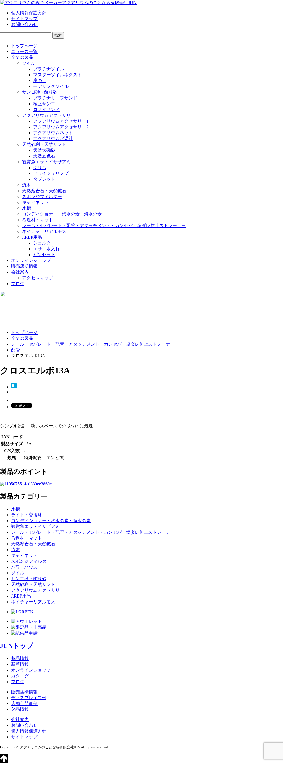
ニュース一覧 (24, 51)
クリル (39, 167)
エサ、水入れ (46, 248)
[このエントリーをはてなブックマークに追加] (14, 387)
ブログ (17, 283)
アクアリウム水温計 (53, 138)
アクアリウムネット (53, 132)
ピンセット (44, 254)
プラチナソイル (48, 69)
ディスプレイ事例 (28, 697)
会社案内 (20, 272)
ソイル (28, 63)
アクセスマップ (37, 277)
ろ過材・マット (37, 219)
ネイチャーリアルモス (44, 231)
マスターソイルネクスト (57, 74)
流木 (26, 185)
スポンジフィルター (42, 196)
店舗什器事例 (24, 703)
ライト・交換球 (26, 514)
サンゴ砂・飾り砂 (39, 92)
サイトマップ (24, 18)
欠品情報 (20, 709)
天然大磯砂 (44, 150)
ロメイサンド (46, 109)
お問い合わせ (24, 24)
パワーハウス (24, 567)
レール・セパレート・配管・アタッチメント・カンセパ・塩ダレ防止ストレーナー (104, 225)
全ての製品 (22, 57)
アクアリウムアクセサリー (48, 115)
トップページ (24, 45)
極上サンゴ (44, 103)
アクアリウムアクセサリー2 (60, 127)
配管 (15, 350)
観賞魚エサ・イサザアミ (46, 161)
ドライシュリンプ (51, 173)
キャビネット (35, 202)
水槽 (26, 208)
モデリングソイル (51, 86)
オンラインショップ (31, 260)
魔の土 (39, 80)
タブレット (44, 179)
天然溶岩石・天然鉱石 (44, 190)
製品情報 (20, 658)
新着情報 (20, 664)
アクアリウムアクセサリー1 (60, 121)
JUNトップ (16, 645)
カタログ (20, 675)
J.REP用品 (32, 237)
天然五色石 (44, 156)
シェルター (44, 243)
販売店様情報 (24, 266)
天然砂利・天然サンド (44, 144)
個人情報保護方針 (28, 12)
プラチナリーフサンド (55, 98)
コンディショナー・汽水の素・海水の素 (62, 214)
